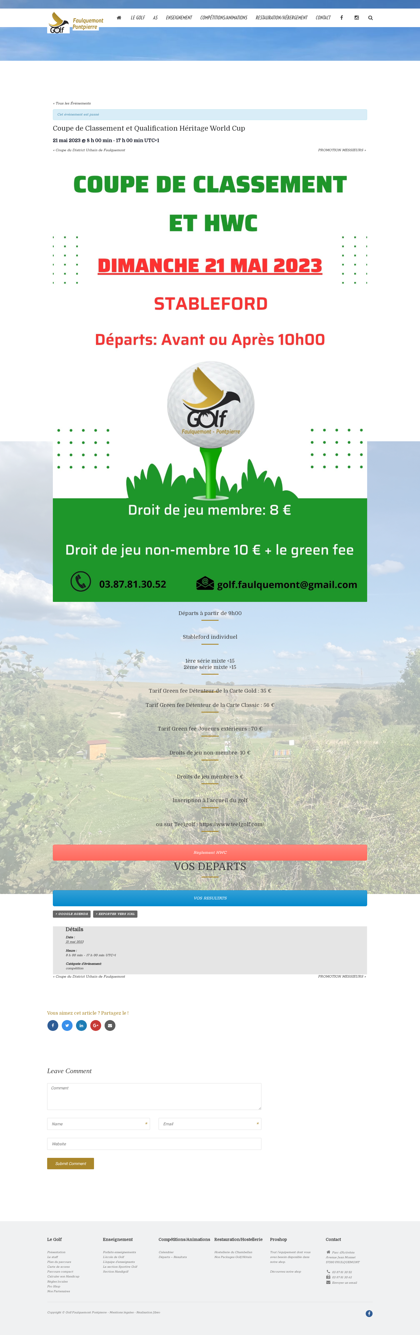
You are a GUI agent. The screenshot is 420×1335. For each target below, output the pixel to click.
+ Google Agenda (71, 914)
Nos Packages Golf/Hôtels (232, 1257)
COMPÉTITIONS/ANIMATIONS (223, 17)
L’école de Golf (113, 1257)
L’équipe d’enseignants (119, 1262)
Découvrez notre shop (285, 1272)
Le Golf (137, 17)
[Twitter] (68, 1026)
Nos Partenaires (58, 1291)
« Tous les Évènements (72, 103)
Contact (322, 17)
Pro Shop (53, 1287)
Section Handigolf (115, 1272)
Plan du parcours (59, 1262)
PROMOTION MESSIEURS (342, 150)
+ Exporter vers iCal (115, 914)
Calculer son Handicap (63, 1277)
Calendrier (166, 1252)
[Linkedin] (83, 1026)
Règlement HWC (210, 852)
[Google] (97, 1026)
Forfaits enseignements (119, 1252)
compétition (74, 968)
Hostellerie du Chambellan (233, 1252)
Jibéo (156, 1312)
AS (155, 17)
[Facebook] (54, 1026)
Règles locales (57, 1282)
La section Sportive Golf (120, 1267)
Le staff (52, 1257)
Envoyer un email (344, 1283)
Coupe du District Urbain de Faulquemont (89, 150)
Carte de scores (58, 1267)
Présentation (56, 1252)
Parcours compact (60, 1272)
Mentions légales (121, 1312)
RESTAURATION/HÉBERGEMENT (281, 17)
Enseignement (178, 17)
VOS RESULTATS (210, 898)
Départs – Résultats (173, 1257)
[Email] (110, 1026)
